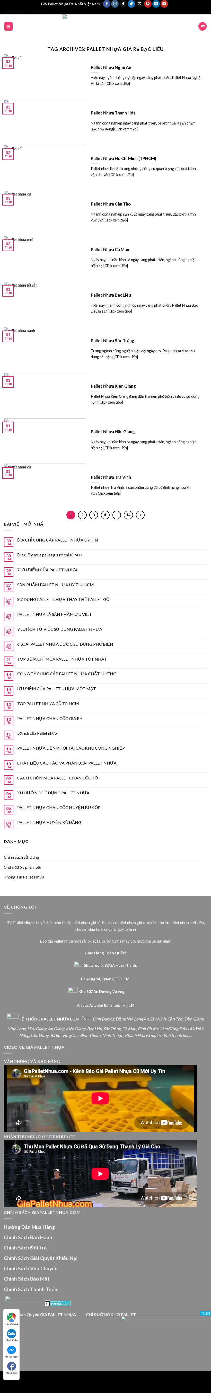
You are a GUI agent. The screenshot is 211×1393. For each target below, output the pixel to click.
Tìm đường (11, 1323)
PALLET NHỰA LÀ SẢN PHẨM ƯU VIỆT (54, 614)
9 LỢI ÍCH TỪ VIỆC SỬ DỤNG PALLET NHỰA (59, 629)
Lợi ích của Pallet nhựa (37, 733)
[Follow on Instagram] (115, 4)
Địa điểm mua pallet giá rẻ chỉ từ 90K (49, 554)
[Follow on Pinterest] (148, 4)
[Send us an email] (139, 4)
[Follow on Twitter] (131, 4)
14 (128, 514)
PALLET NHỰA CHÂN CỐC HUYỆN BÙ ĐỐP (58, 807)
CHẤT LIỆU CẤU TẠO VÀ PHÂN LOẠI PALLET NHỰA (67, 762)
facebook (11, 1372)
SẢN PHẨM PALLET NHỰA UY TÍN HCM (55, 584)
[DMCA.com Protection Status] (58, 1302)
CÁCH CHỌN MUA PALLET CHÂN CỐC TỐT (59, 777)
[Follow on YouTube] (164, 4)
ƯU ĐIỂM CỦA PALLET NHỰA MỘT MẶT (56, 688)
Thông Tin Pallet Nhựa (24, 876)
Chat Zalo (11, 1340)
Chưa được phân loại (22, 867)
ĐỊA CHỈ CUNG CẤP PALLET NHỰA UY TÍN (57, 539)
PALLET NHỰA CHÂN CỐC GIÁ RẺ (49, 718)
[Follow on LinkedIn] (156, 4)
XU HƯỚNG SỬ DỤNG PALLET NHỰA (53, 792)
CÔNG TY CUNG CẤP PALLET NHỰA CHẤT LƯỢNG (66, 673)
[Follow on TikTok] (123, 4)
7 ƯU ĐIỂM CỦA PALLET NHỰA (47, 569)
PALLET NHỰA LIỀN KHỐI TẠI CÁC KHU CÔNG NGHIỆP (71, 748)
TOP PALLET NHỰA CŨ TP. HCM (48, 703)
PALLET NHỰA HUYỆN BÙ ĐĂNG (49, 822)
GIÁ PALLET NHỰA (58, 1314)
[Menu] (8, 26)
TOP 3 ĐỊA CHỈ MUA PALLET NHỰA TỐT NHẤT (62, 658)
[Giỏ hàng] (202, 26)
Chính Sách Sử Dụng (21, 857)
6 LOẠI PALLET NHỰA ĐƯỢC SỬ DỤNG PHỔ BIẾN (65, 644)
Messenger (11, 1356)
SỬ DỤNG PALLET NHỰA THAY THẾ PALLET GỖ (63, 599)
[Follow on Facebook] (106, 4)
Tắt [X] (205, 1313)
